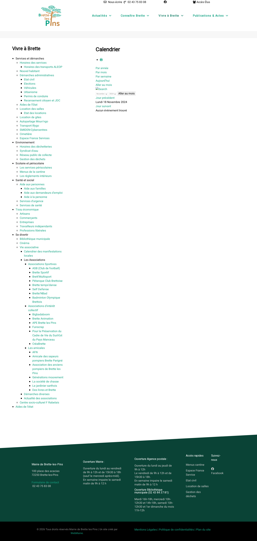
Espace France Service (195, 472)
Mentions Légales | (146, 530)
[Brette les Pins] (50, 15)
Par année (102, 68)
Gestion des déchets (193, 494)
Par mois (101, 72)
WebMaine (77, 533)
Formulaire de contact (45, 482)
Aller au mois (104, 85)
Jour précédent (105, 98)
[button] (30, 58)
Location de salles (197, 486)
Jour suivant (103, 106)
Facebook (217, 473)
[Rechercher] (101, 89)
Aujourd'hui (103, 81)
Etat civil (191, 480)
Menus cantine (195, 465)
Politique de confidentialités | (177, 530)
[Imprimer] (101, 60)
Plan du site (203, 530)
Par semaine (103, 76)
